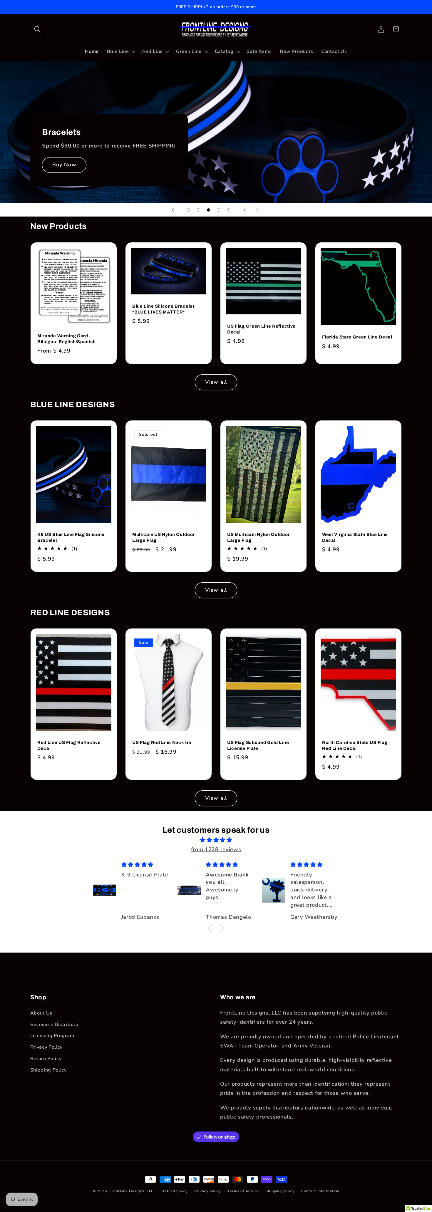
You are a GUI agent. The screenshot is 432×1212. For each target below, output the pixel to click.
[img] (216, 839)
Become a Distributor (55, 1024)
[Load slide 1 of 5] (188, 210)
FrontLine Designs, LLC (132, 1190)
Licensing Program (52, 1035)
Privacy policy (207, 1190)
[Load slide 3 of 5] (208, 210)
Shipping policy (279, 1190)
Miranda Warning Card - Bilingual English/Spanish (66, 338)
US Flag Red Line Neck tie (161, 742)
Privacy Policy (46, 1047)
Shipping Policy (48, 1070)
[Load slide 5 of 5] (229, 210)
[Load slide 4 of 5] (219, 210)
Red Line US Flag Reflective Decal (69, 745)
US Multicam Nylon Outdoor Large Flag (258, 537)
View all (216, 382)
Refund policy (174, 1190)
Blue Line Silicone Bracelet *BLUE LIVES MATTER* (163, 309)
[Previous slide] (172, 209)
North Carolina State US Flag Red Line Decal (354, 745)
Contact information (320, 1190)
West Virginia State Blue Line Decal (355, 537)
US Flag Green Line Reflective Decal (261, 329)
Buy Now (64, 164)
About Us (41, 1013)
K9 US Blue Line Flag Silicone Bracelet (71, 537)
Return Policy (46, 1058)
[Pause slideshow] (259, 209)
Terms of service (243, 1190)
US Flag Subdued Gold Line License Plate (258, 745)
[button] (37, 29)
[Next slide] (244, 209)
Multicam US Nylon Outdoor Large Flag (163, 537)
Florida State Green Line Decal (357, 337)
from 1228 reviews (216, 849)
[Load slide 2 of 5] (198, 210)
